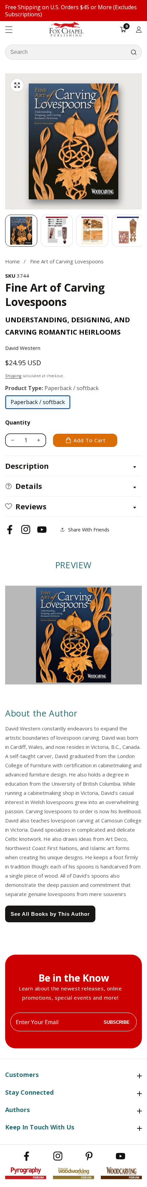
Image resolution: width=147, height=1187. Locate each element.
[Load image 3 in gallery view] (92, 231)
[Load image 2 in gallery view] (57, 231)
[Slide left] (5, 231)
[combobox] (73, 52)
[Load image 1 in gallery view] (21, 231)
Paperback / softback (38, 403)
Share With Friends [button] (88, 529)
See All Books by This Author (50, 914)
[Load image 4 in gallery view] (128, 231)
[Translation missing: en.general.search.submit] (134, 52)
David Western (22, 347)
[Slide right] (142, 231)
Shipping (13, 375)
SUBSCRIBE (117, 1021)
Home (12, 261)
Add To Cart (90, 440)
